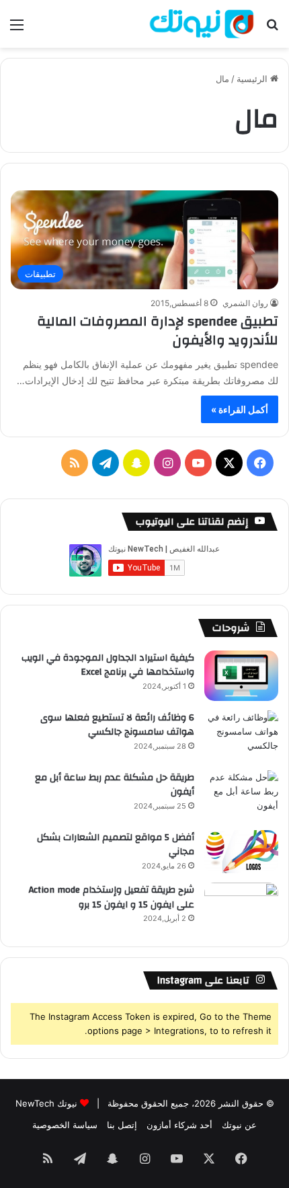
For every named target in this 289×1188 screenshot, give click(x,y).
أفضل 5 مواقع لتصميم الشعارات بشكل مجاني (115, 845)
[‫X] (229, 462)
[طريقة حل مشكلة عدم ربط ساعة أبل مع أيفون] (241, 795)
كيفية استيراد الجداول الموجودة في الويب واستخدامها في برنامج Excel (108, 665)
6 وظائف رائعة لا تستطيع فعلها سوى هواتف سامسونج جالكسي (117, 725)
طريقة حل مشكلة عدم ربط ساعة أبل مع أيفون (114, 785)
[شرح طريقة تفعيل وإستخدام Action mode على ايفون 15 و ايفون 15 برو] (241, 908)
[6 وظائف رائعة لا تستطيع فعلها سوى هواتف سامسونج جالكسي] (241, 735)
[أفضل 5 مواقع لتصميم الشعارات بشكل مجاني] (241, 852)
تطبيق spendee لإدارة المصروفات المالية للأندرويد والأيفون (157, 330)
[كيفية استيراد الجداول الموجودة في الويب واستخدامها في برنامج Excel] (241, 676)
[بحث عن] (272, 29)
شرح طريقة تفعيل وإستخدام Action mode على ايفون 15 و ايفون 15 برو (111, 897)
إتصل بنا (122, 1124)
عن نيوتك (239, 1124)
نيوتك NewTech (46, 1103)
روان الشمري (245, 303)
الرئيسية (253, 78)
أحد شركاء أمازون (179, 1124)
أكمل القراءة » (239, 409)
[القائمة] (17, 29)
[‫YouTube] (198, 462)
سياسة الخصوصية (64, 1124)
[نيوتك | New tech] (201, 23)
